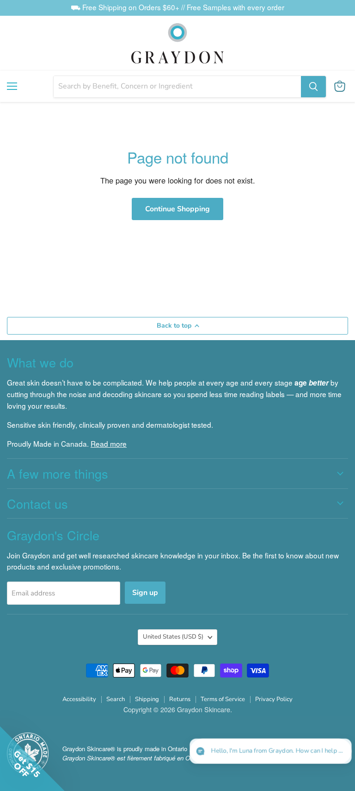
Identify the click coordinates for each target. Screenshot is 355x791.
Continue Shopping (177, 209)
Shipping (147, 699)
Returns (179, 699)
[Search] (313, 86)
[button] (271, 751)
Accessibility (79, 699)
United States (173, 637)
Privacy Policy (274, 699)
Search (115, 699)
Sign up (145, 593)
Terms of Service (223, 699)
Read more (109, 443)
